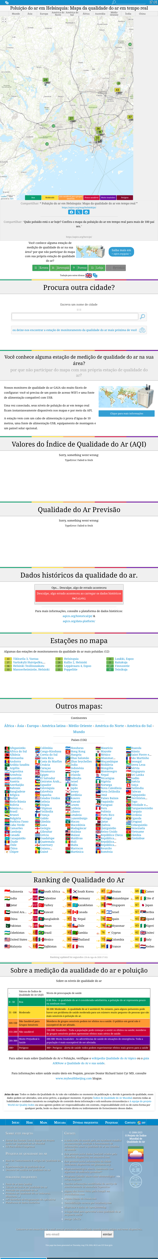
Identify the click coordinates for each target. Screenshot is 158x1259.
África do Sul (15, 751)
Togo (131, 801)
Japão (71, 788)
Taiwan (133, 791)
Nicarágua (105, 778)
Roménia (104, 851)
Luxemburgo (76, 818)
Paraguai (104, 805)
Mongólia (104, 768)
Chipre (11, 851)
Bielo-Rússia (15, 801)
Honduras (74, 748)
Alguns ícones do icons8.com (80, 1198)
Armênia (12, 775)
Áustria (11, 781)
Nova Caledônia (109, 788)
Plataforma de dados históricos (23, 1202)
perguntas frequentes (21, 1176)
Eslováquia (44, 788)
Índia (71, 764)
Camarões (13, 828)
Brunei (11, 815)
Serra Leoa (135, 764)
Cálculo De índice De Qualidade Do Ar (26, 1187)
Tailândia (135, 788)
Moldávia (104, 764)
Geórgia (42, 828)
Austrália (13, 778)
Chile (10, 845)
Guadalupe (44, 838)
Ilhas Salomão (77, 758)
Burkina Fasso (16, 821)
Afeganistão (14, 748)
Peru (101, 808)
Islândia (73, 778)
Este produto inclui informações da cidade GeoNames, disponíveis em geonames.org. (87, 1163)
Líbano (72, 811)
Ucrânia (134, 815)
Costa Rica (44, 758)
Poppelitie (67, 669)
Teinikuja (118, 669)
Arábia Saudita (16, 764)
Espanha (43, 795)
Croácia (42, 764)
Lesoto (72, 805)
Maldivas (74, 838)
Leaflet (4, 196)
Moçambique (107, 761)
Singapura (135, 771)
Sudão (132, 778)
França (42, 815)
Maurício (104, 748)
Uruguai (134, 821)
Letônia (73, 808)
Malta (71, 845)
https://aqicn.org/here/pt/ (79, 236)
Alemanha (13, 758)
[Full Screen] (4, 20)
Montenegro (106, 771)
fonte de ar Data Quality (19, 1183)
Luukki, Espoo (121, 659)
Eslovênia (44, 791)
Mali (71, 841)
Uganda (133, 818)
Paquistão (105, 801)
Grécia (42, 835)
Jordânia (73, 795)
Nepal (102, 775)
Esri (11, 198)
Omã (101, 795)
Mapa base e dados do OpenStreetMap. (85, 1207)
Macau (72, 821)
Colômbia (44, 748)
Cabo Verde (14, 825)
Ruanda (133, 748)
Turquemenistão (139, 808)
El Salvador (45, 778)
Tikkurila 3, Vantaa (22, 659)
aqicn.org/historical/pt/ (77, 616)
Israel (71, 781)
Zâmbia (133, 835)
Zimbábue (135, 838)
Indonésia (74, 768)
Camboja (12, 831)
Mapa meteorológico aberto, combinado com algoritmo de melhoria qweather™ (88, 1170)
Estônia (42, 801)
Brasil (10, 811)
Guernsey (44, 845)
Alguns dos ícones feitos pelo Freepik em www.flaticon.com (87, 1192)
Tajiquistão (136, 795)
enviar (107, 1234)
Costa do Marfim (48, 761)
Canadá (12, 835)
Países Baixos (107, 798)
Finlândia (44, 811)
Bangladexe (14, 791)
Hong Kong (75, 751)
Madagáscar (75, 828)
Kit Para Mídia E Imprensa (20, 1146)
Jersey (72, 791)
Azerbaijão (14, 785)
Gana (41, 825)
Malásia (73, 831)
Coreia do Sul (46, 754)
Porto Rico (105, 815)
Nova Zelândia (108, 791)
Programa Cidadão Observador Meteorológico (89, 1176)
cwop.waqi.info (72, 1179)
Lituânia (73, 815)
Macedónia (75, 825)
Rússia (133, 751)
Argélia (11, 768)
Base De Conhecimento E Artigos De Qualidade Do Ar (33, 1162)
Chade (11, 841)
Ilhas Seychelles (78, 761)
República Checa (109, 835)
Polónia (103, 811)
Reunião (104, 848)
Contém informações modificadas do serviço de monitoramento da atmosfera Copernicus (90, 1185)
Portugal (104, 818)
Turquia (134, 811)
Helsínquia (68, 659)
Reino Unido (106, 831)
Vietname (135, 831)
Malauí (72, 835)
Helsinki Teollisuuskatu (25, 666)
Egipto (41, 775)
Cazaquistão (14, 838)
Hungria (73, 754)
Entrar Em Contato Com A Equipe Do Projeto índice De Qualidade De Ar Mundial (30, 1142)
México (103, 754)
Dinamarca (45, 771)
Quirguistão (106, 828)
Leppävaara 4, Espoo (74, 666)
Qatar (102, 821)
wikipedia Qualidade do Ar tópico (114, 1058)
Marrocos (74, 848)
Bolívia (11, 805)
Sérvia (132, 768)
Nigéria (103, 781)
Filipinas (43, 808)
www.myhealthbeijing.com (74, 1078)
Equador (43, 785)
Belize (11, 798)
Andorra (12, 761)
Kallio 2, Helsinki (72, 662)
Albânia (12, 754)
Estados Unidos (47, 798)
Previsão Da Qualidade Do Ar (22, 1190)
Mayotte (103, 751)
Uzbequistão (136, 825)
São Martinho (137, 758)
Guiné (41, 851)
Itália (71, 785)
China (10, 848)
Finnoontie (119, 666)
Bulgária (12, 818)
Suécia (133, 781)
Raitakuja (118, 662)
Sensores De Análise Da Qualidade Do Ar (28, 1169)
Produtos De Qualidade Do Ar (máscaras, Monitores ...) (28, 1195)
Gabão (41, 818)
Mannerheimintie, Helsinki (28, 669)
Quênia (103, 825)
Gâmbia (42, 821)
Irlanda (72, 775)
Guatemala (44, 841)
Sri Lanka (135, 775)
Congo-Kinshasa (48, 751)
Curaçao (43, 768)
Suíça (132, 785)
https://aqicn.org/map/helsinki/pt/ (79, 207)
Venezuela (135, 828)
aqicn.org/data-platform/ (79, 621)
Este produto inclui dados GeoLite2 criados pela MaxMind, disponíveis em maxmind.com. (90, 1155)
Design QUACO (72, 1218)
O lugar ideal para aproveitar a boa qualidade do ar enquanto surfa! (92, 1213)
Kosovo (72, 798)
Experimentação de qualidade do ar (25, 1166)
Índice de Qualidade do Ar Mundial (113, 1097)
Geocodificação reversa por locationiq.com (87, 1202)
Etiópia (42, 805)
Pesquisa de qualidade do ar (26, 1153)
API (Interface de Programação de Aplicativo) (30, 1199)
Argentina (13, 771)
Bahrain (12, 788)
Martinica (74, 851)
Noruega (104, 785)
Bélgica (11, 795)
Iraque (72, 771)
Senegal (134, 761)
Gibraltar (43, 831)
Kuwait (72, 801)
